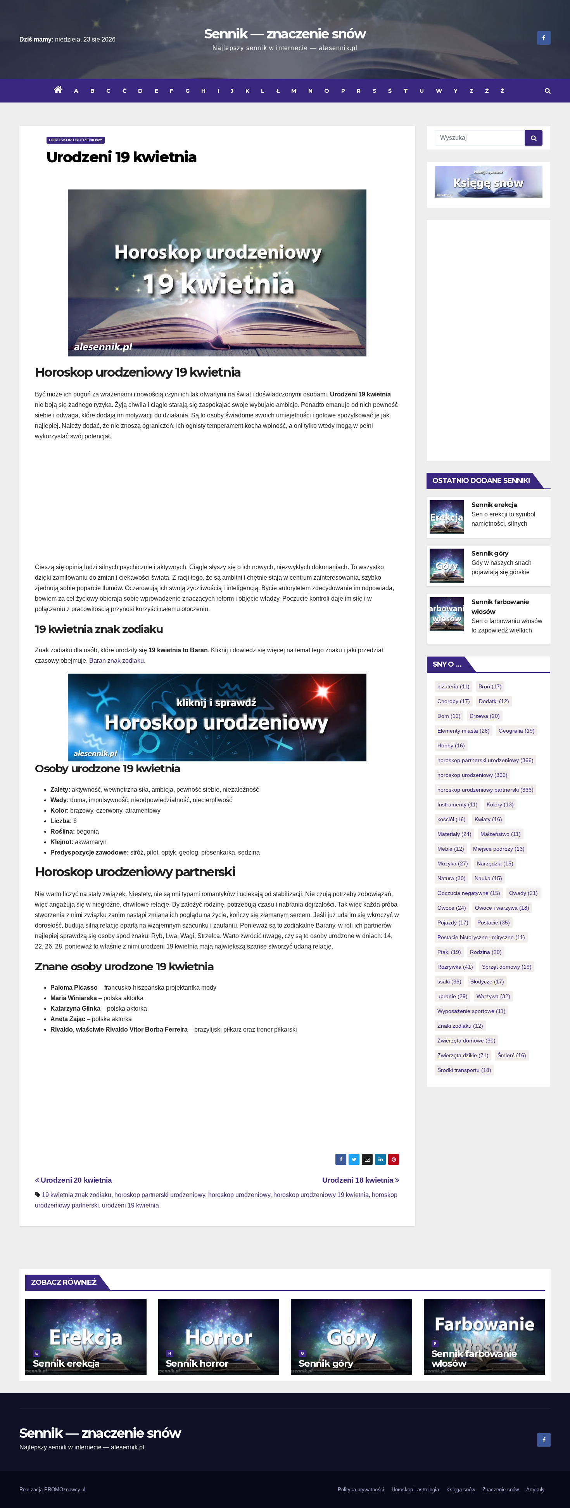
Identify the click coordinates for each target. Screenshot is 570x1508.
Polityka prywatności (361, 1489)
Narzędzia (495, 863)
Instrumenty (457, 804)
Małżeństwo (500, 834)
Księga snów (460, 1489)
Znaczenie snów (500, 1489)
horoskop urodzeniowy (239, 1195)
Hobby (451, 745)
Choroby (453, 701)
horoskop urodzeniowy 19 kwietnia (321, 1195)
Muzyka (452, 863)
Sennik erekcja (494, 505)
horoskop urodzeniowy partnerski (485, 790)
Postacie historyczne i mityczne (481, 937)
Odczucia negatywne (468, 893)
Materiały (454, 834)
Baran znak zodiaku (116, 660)
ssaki (449, 981)
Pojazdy (452, 922)
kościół (451, 819)
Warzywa (493, 996)
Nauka (488, 878)
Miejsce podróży (499, 849)
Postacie (493, 922)
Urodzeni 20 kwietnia (75, 1180)
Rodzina (486, 952)
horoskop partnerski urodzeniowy (159, 1195)
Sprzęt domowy (507, 967)
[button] (548, 90)
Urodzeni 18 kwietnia (358, 1180)
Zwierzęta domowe (466, 1040)
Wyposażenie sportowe (471, 1011)
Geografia (517, 731)
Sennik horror (197, 1363)
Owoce (451, 908)
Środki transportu (464, 1070)
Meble (450, 849)
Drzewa (485, 716)
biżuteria (453, 686)
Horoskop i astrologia (415, 1489)
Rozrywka (455, 967)
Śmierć (511, 1055)
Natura (451, 878)
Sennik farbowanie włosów (474, 1358)
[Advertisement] (217, 503)
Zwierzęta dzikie (463, 1055)
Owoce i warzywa (502, 908)
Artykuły (535, 1489)
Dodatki (494, 701)
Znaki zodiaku (460, 1026)
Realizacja (31, 1489)
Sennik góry (490, 553)
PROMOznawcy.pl (64, 1489)
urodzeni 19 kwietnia (130, 1205)
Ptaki (449, 952)
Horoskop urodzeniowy (75, 140)
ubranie (452, 996)
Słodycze (487, 981)
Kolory (500, 804)
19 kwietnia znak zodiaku (76, 1195)
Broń (490, 686)
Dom (449, 716)
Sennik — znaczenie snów (285, 34)
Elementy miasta (463, 731)
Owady (523, 893)
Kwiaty (488, 819)
